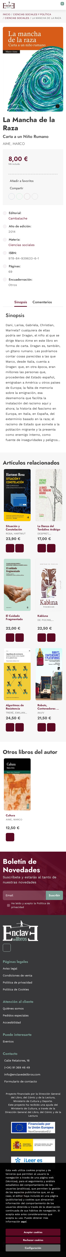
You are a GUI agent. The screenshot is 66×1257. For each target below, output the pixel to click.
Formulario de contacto (20, 1081)
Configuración (33, 1248)
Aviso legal (10, 968)
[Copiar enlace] (35, 196)
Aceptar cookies (33, 1232)
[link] (19, 548)
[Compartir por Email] (27, 196)
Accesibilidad (12, 1022)
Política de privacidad (17, 982)
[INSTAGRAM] (7, 948)
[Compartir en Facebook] (11, 196)
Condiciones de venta (17, 975)
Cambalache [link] (17, 218)
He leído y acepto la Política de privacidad (30, 905)
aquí (23, 1221)
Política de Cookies (16, 989)
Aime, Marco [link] (14, 143)
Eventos (8, 1041)
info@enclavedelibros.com (22, 1074)
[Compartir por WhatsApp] (19, 196)
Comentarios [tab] (42, 302)
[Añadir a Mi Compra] (10, 548)
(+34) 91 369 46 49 (17, 1067)
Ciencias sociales (17, 18)
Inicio (6, 14)
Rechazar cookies (33, 1240)
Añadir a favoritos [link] (21, 181)
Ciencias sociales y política (32, 14)
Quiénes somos (13, 1008)
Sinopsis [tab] (20, 302)
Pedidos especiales (16, 1015)
